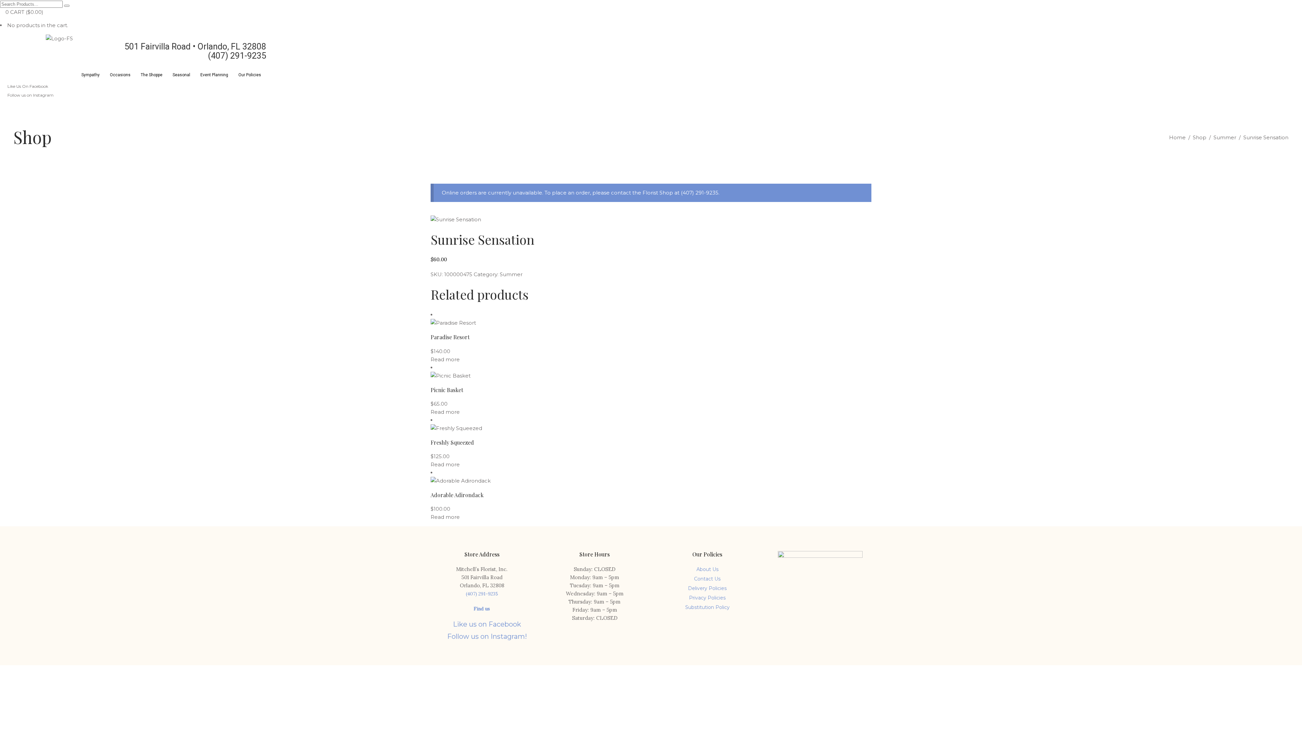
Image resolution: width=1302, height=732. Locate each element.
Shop (1199, 137)
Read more (445, 359)
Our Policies (249, 75)
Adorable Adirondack (457, 495)
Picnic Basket (447, 389)
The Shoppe (151, 75)
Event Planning (214, 75)
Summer (1225, 137)
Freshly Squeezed (452, 442)
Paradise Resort (450, 337)
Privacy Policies (707, 598)
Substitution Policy (707, 607)
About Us (707, 569)
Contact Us (707, 579)
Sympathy (90, 75)
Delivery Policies (707, 588)
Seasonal (181, 75)
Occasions (120, 75)
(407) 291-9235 (482, 594)
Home (1177, 137)
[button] (90, 75)
